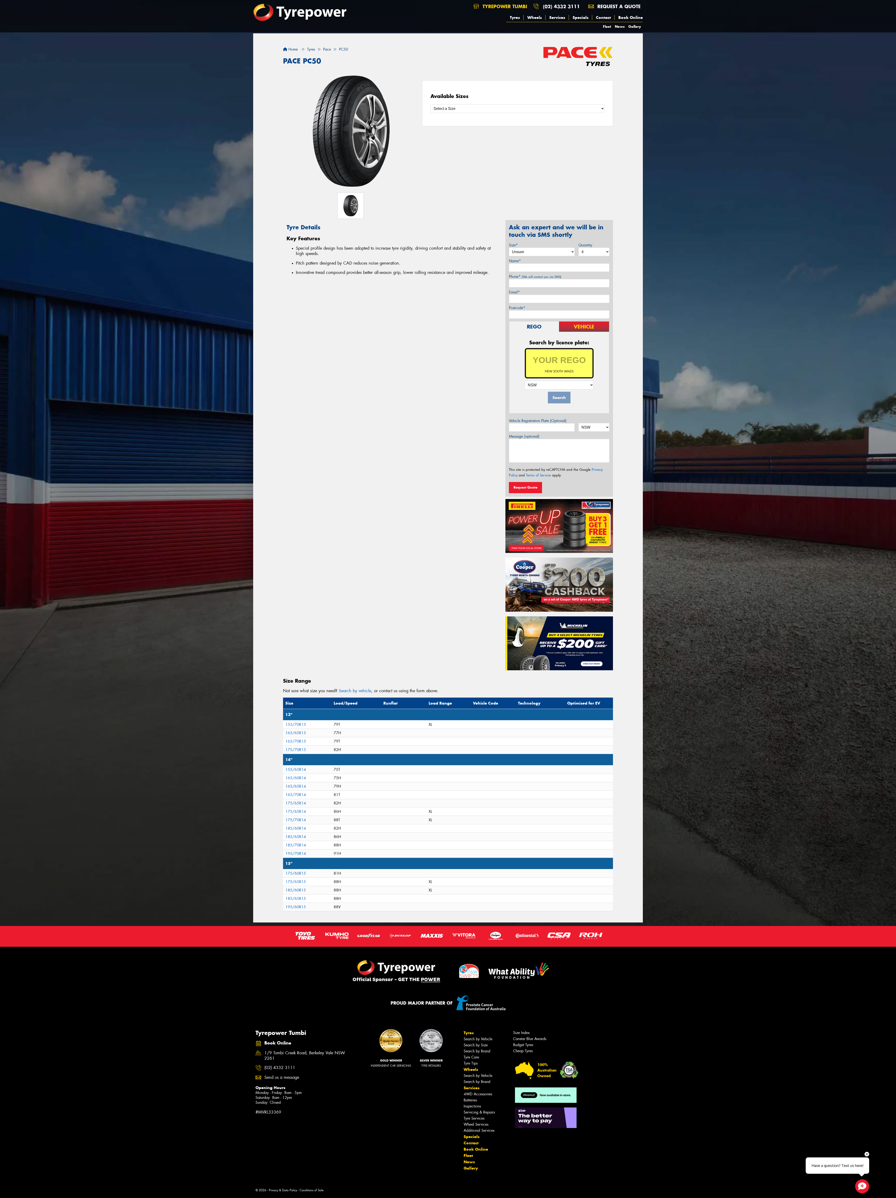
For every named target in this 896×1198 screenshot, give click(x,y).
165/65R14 (295, 786)
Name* (515, 260)
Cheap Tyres (523, 1050)
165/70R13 (295, 741)
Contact (603, 17)
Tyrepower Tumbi (504, 6)
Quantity (585, 245)
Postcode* (517, 307)
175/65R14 (295, 803)
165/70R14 (295, 794)
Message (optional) (524, 436)
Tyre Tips (471, 1063)
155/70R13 (295, 724)
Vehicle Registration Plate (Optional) (538, 420)
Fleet (607, 26)
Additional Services (479, 1130)
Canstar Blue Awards (529, 1038)
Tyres (515, 17)
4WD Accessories (478, 1094)
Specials (580, 17)
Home (292, 49)
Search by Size (476, 1045)
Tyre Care (471, 1057)
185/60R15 (295, 890)
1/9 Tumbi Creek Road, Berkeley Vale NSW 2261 (304, 1055)
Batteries (470, 1100)
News (620, 26)
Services (557, 17)
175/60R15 (295, 873)
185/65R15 (295, 898)
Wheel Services (476, 1124)
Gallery (634, 26)
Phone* (535, 276)
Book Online (630, 17)
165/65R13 (295, 732)
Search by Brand (477, 1051)
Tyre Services (474, 1118)
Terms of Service (538, 475)
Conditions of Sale (312, 1190)
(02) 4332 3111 (561, 6)
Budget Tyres (523, 1044)
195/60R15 (295, 907)
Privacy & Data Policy (283, 1190)
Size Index (521, 1032)
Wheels (534, 17)
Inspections (472, 1106)
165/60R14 (295, 777)
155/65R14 (295, 769)
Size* (513, 245)
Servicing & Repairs (479, 1112)
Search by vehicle (355, 691)
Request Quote (525, 487)
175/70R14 (295, 819)
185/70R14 (295, 845)
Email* (514, 292)
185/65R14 (295, 836)
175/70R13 (295, 749)
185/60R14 (295, 828)
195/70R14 (295, 853)
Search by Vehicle (478, 1039)
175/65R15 (295, 881)
